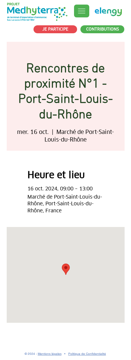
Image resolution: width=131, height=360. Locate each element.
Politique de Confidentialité (87, 354)
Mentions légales (50, 354)
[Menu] (81, 11)
